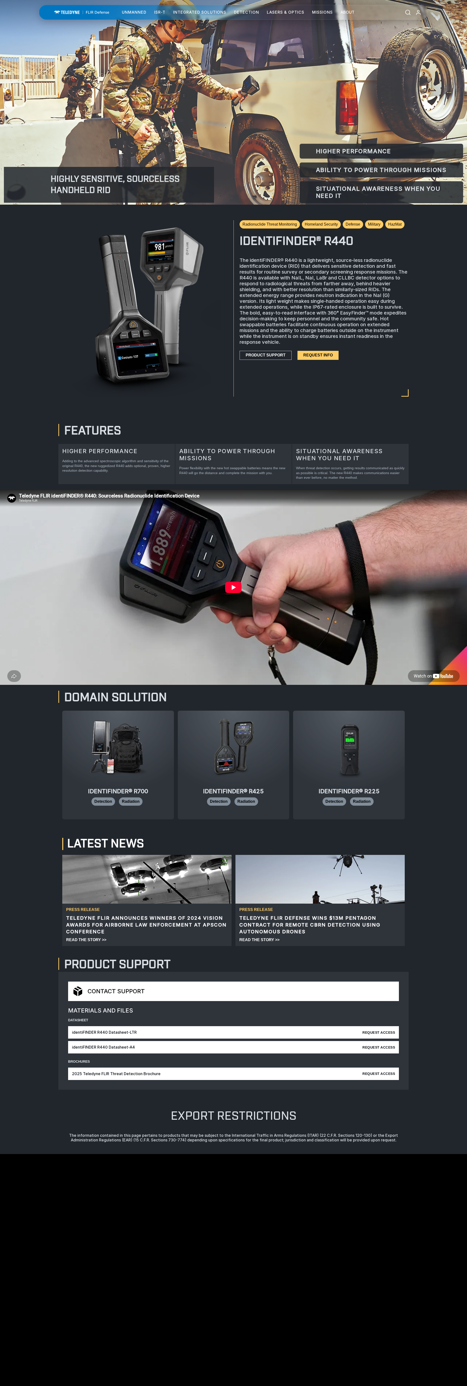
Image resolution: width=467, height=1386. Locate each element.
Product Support (266, 355)
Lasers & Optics (285, 12)
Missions (322, 12)
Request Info (318, 355)
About (347, 12)
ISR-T (159, 12)
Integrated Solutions (199, 12)
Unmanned (134, 12)
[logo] (81, 12)
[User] (418, 12)
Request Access (378, 1032)
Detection (246, 12)
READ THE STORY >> (86, 940)
